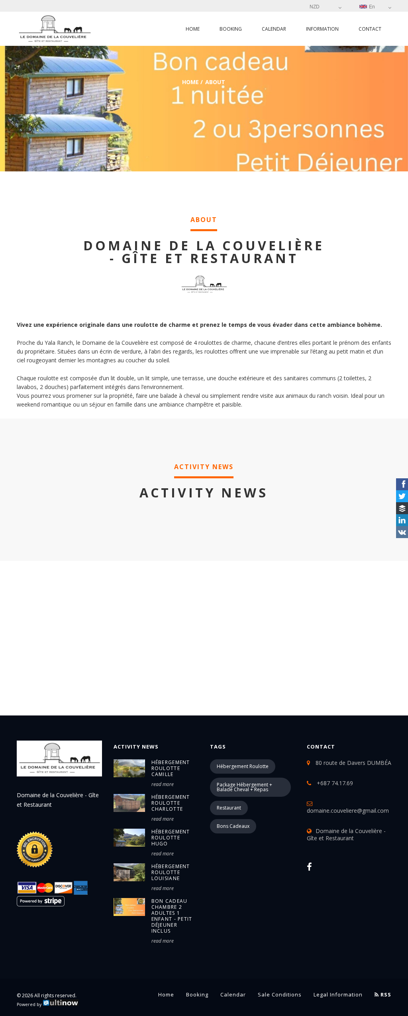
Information (322, 29)
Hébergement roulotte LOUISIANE (170, 872)
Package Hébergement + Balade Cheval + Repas (244, 787)
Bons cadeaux (233, 826)
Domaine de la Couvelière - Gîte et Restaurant (346, 834)
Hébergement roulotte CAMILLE (170, 768)
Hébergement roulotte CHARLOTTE (170, 803)
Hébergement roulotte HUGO (170, 838)
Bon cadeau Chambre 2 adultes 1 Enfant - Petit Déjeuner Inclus (171, 916)
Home (193, 29)
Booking (231, 29)
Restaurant (229, 807)
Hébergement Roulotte (243, 766)
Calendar (274, 29)
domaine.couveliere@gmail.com (348, 810)
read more (162, 784)
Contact (370, 29)
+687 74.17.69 (334, 783)
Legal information (338, 994)
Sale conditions (280, 994)
